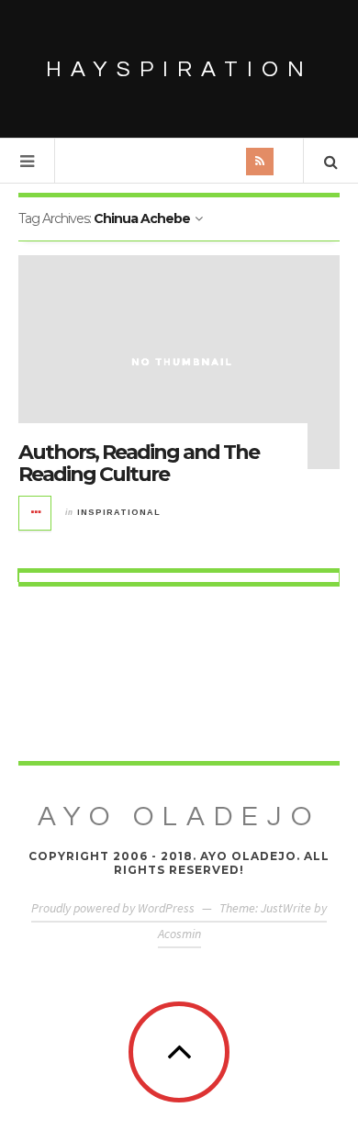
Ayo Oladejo (179, 816)
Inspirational (119, 512)
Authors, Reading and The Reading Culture (138, 463)
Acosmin (179, 933)
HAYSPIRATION (179, 69)
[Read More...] (35, 513)
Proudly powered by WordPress (113, 908)
